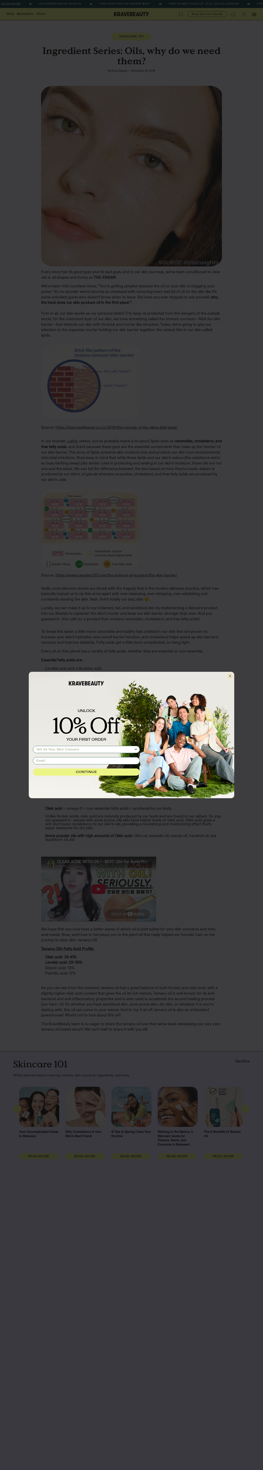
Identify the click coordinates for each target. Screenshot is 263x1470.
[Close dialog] (230, 676)
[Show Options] (136, 749)
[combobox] (85, 749)
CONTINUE (86, 772)
